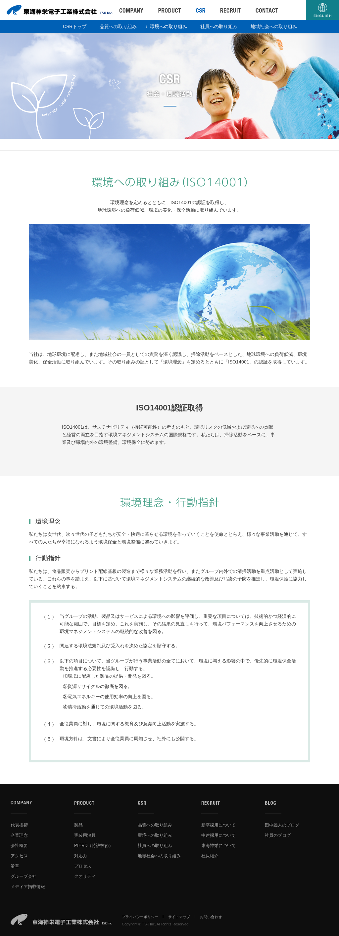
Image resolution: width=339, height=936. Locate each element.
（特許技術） (93, 845)
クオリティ (85, 876)
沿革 (15, 866)
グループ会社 (23, 876)
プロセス (82, 866)
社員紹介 (209, 855)
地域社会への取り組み (274, 26)
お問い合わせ (211, 917)
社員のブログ (278, 835)
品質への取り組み (118, 26)
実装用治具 (85, 835)
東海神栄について (218, 845)
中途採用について (218, 835)
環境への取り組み (168, 26)
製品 (78, 825)
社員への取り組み (218, 26)
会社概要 (19, 845)
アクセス (19, 855)
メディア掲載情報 (28, 886)
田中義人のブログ (282, 825)
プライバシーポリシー (140, 917)
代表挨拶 (19, 825)
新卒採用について (218, 825)
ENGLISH (323, 16)
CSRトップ (74, 26)
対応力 (80, 855)
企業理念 (19, 835)
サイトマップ (179, 917)
